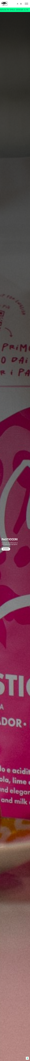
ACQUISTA (6, 549)
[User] (17, 4)
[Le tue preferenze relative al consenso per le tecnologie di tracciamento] (27, 1058)
